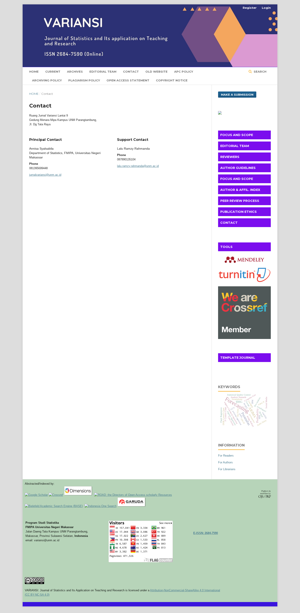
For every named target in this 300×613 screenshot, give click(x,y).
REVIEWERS (229, 157)
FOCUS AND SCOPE (236, 135)
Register (250, 7)
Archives (75, 71)
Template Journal (237, 358)
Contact (131, 71)
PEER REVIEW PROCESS (239, 201)
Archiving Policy (47, 80)
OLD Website (156, 71)
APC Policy (183, 71)
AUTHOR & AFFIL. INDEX (240, 190)
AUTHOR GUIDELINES (238, 168)
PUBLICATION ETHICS (238, 212)
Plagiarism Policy (84, 80)
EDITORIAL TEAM (234, 146)
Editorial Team (102, 71)
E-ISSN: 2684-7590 (205, 533)
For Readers (226, 455)
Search (259, 71)
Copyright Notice (172, 80)
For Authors (225, 462)
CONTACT (229, 223)
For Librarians (226, 469)
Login (266, 7)
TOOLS (226, 247)
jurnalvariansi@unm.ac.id (45, 174)
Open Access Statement (128, 80)
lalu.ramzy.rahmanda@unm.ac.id (138, 166)
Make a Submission (237, 94)
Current (52, 71)
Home (34, 71)
